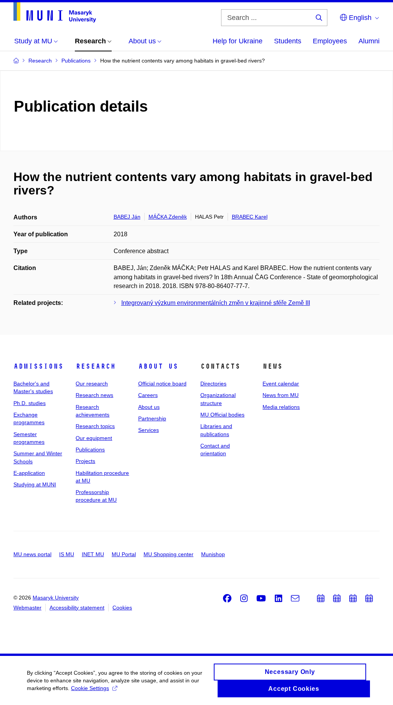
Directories (213, 384)
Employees (330, 41)
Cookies (122, 608)
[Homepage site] (54, 12)
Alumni (369, 41)
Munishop (213, 554)
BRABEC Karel (250, 217)
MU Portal (124, 554)
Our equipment (94, 438)
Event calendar (281, 384)
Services (148, 430)
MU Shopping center (168, 554)
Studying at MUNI (34, 484)
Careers (148, 395)
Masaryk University (56, 598)
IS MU (66, 554)
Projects (85, 461)
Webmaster (27, 608)
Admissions (38, 366)
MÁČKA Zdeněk (168, 217)
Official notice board (162, 384)
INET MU (93, 554)
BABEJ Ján (127, 217)
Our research (92, 384)
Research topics (95, 426)
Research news (94, 395)
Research (96, 366)
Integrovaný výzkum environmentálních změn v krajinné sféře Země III (215, 303)
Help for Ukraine (238, 41)
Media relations (281, 407)
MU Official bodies (222, 415)
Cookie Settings (90, 688)
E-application (29, 473)
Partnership (152, 418)
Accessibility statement (77, 608)
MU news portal (32, 554)
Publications (90, 449)
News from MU (281, 395)
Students (287, 41)
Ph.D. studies (29, 403)
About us (158, 366)
